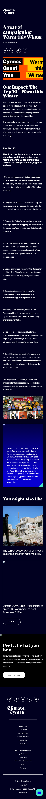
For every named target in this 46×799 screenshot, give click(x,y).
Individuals (23, 757)
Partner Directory (23, 737)
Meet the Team (23, 733)
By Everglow (23, 792)
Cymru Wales (32, 789)
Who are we (23, 730)
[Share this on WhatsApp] (18, 50)
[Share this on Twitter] (5, 50)
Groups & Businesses (23, 754)
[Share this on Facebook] (25, 50)
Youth (23, 764)
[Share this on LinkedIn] (11, 50)
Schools (23, 768)
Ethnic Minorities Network (23, 761)
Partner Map (23, 740)
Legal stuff (23, 785)
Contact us (23, 744)
